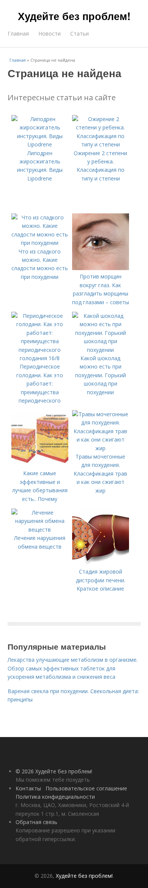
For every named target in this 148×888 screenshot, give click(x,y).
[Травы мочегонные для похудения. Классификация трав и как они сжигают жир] (100, 448)
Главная (18, 33)
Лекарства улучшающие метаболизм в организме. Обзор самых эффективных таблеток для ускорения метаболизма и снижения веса (73, 668)
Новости (49, 33)
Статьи (79, 33)
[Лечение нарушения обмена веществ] (39, 529)
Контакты (28, 788)
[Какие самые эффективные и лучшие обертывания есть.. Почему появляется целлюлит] (39, 464)
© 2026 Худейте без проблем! (54, 771)
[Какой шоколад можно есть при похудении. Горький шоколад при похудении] (100, 349)
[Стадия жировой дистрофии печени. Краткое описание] (100, 563)
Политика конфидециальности (55, 796)
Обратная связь (36, 822)
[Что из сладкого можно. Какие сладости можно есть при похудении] (39, 242)
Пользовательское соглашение (86, 788)
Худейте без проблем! (74, 16)
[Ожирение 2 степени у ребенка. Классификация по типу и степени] (100, 144)
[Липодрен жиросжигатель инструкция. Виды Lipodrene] (39, 144)
